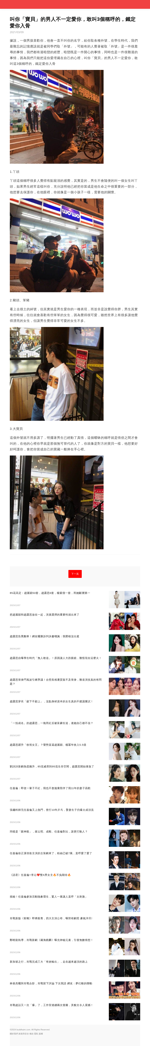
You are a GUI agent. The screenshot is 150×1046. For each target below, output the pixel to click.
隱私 (36, 1034)
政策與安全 (24, 1034)
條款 (31, 1034)
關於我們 (14, 1034)
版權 (41, 1034)
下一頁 (75, 574)
